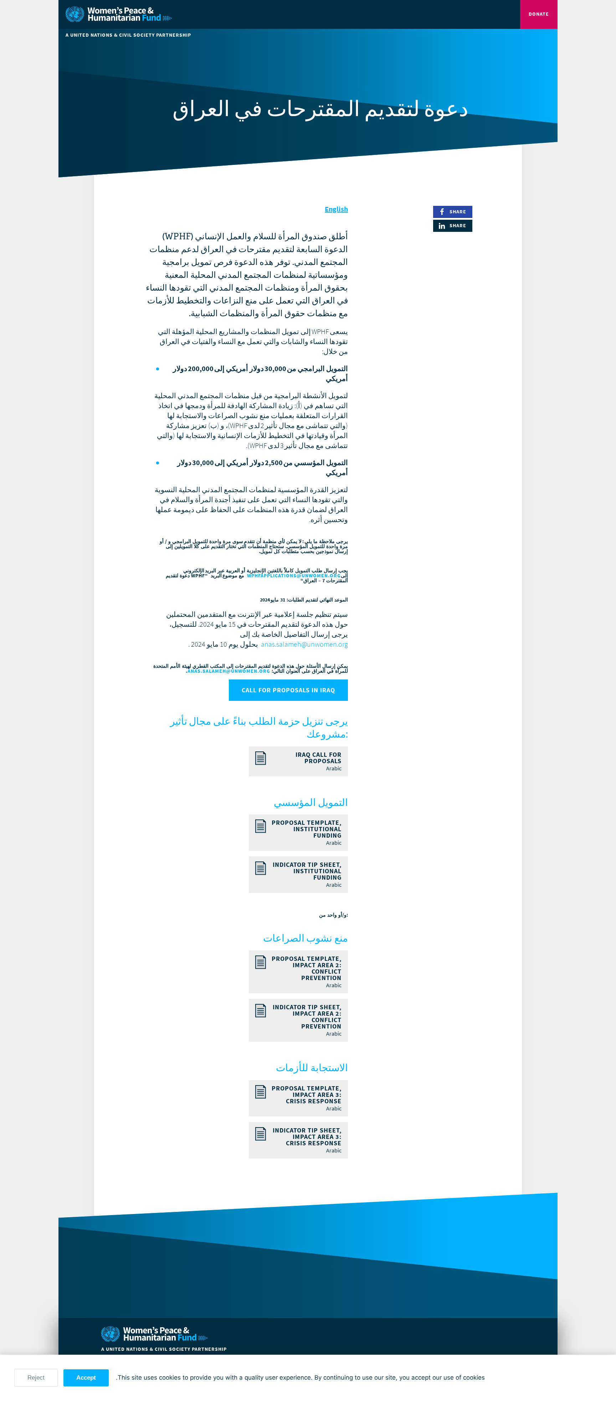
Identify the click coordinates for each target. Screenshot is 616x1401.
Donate (539, 14)
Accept (86, 1377)
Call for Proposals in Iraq (288, 690)
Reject (36, 1377)
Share (458, 211)
